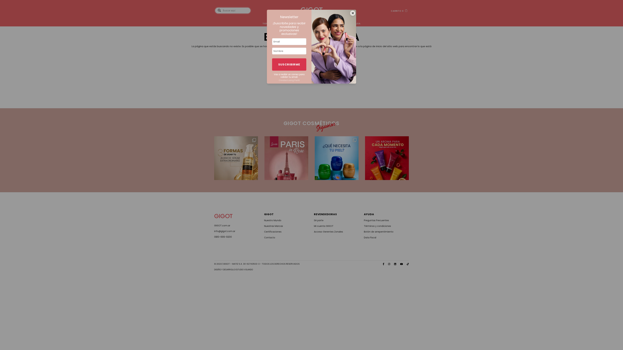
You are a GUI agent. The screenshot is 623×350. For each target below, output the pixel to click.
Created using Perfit (289, 80)
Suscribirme (289, 64)
